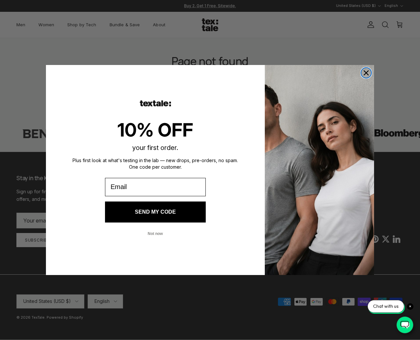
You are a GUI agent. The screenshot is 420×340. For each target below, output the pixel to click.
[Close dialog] (366, 73)
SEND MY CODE (155, 212)
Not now (155, 233)
